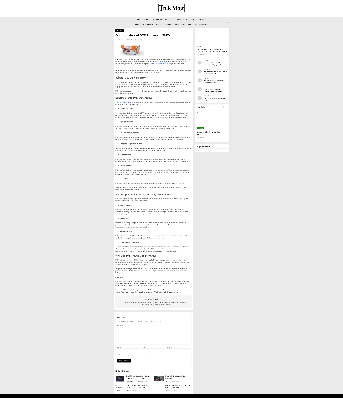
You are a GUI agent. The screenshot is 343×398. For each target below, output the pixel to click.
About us (167, 24)
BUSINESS (146, 19)
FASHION (178, 19)
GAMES (185, 19)
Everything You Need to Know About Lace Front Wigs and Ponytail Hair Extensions (210, 134)
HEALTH (194, 19)
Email (144, 347)
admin (168, 381)
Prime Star (120, 39)
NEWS (137, 24)
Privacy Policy (179, 24)
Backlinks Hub (131, 381)
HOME (139, 19)
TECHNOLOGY (158, 19)
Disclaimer (203, 24)
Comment (120, 325)
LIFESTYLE (202, 19)
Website (169, 347)
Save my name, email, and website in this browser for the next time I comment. (142, 355)
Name (119, 347)
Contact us (192, 24)
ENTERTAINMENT (147, 24)
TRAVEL (158, 24)
